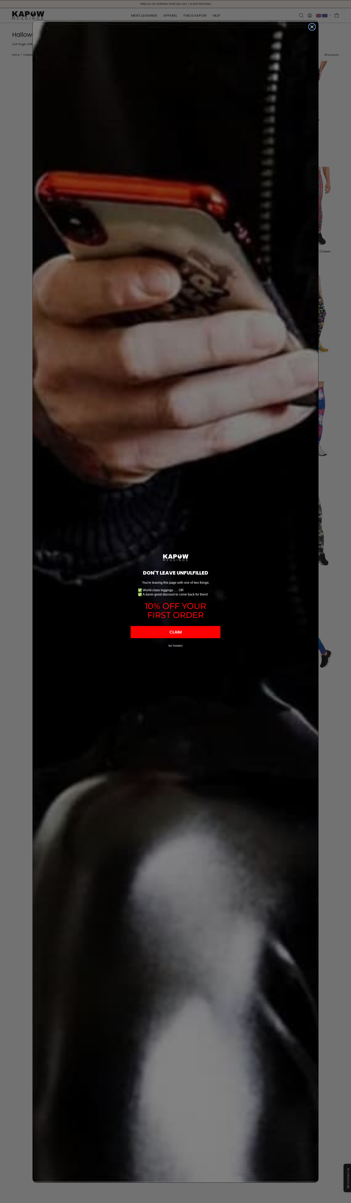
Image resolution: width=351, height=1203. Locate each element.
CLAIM (175, 632)
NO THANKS (175, 645)
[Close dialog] (312, 27)
